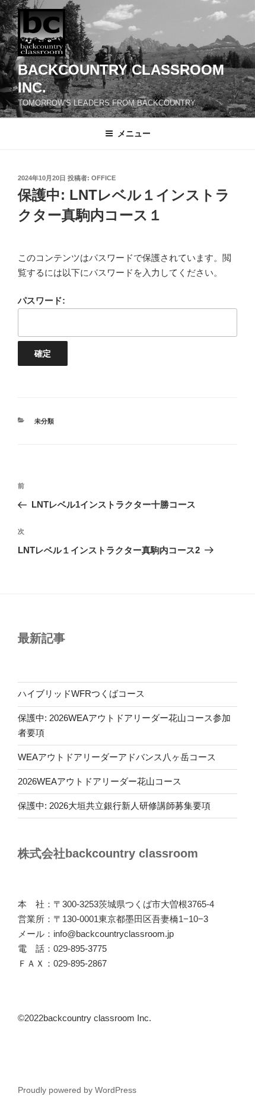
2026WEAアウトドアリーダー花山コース (99, 781)
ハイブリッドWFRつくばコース (81, 693)
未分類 (44, 421)
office (103, 177)
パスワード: (41, 300)
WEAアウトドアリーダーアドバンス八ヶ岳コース (117, 757)
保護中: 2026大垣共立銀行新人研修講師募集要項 (114, 806)
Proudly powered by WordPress (77, 1090)
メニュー (134, 133)
